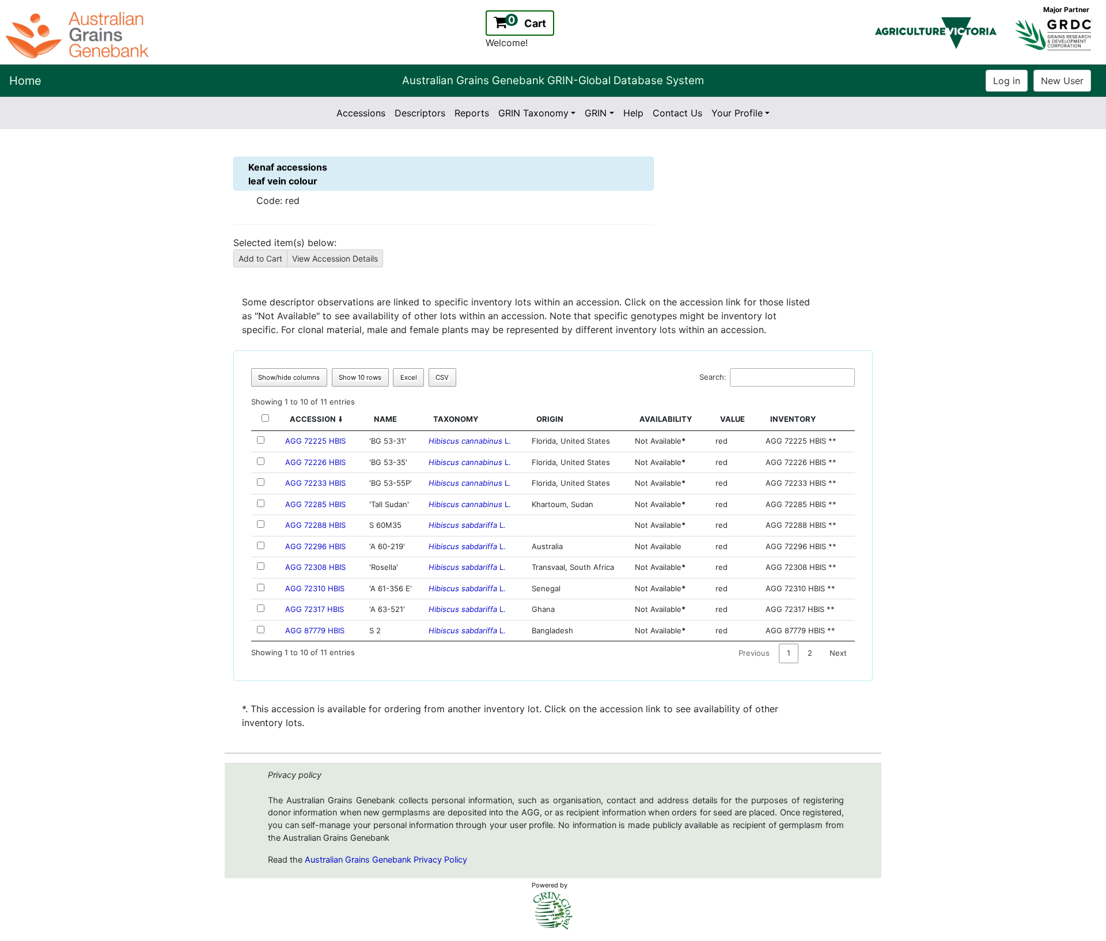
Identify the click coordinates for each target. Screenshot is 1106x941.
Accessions (360, 113)
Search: (712, 376)
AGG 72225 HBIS (315, 440)
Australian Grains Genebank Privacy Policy (386, 860)
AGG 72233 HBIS (315, 482)
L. (470, 440)
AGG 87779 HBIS (314, 630)
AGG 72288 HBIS (315, 525)
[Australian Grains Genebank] (79, 34)
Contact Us (677, 113)
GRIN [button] (596, 113)
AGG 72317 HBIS (314, 609)
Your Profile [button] (737, 113)
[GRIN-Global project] (553, 910)
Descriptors (420, 113)
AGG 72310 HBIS (314, 588)
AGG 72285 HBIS (315, 504)
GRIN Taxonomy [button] (533, 113)
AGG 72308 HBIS (315, 567)
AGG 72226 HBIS (315, 462)
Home (25, 81)
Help (633, 113)
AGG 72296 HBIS (315, 546)
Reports (471, 113)
